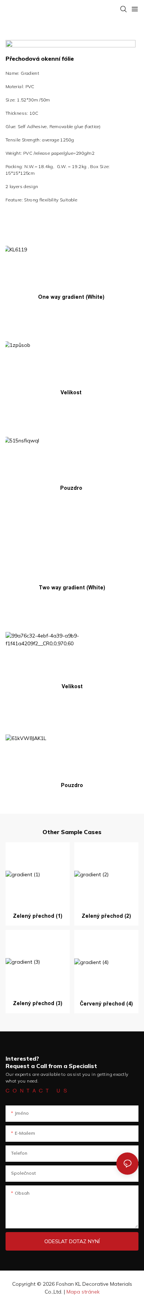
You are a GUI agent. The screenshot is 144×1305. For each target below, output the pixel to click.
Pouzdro (71, 488)
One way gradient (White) (71, 297)
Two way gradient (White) (72, 587)
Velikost (71, 392)
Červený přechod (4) (106, 1004)
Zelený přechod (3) (37, 1003)
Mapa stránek (83, 1291)
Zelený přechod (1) (37, 916)
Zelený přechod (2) (106, 916)
